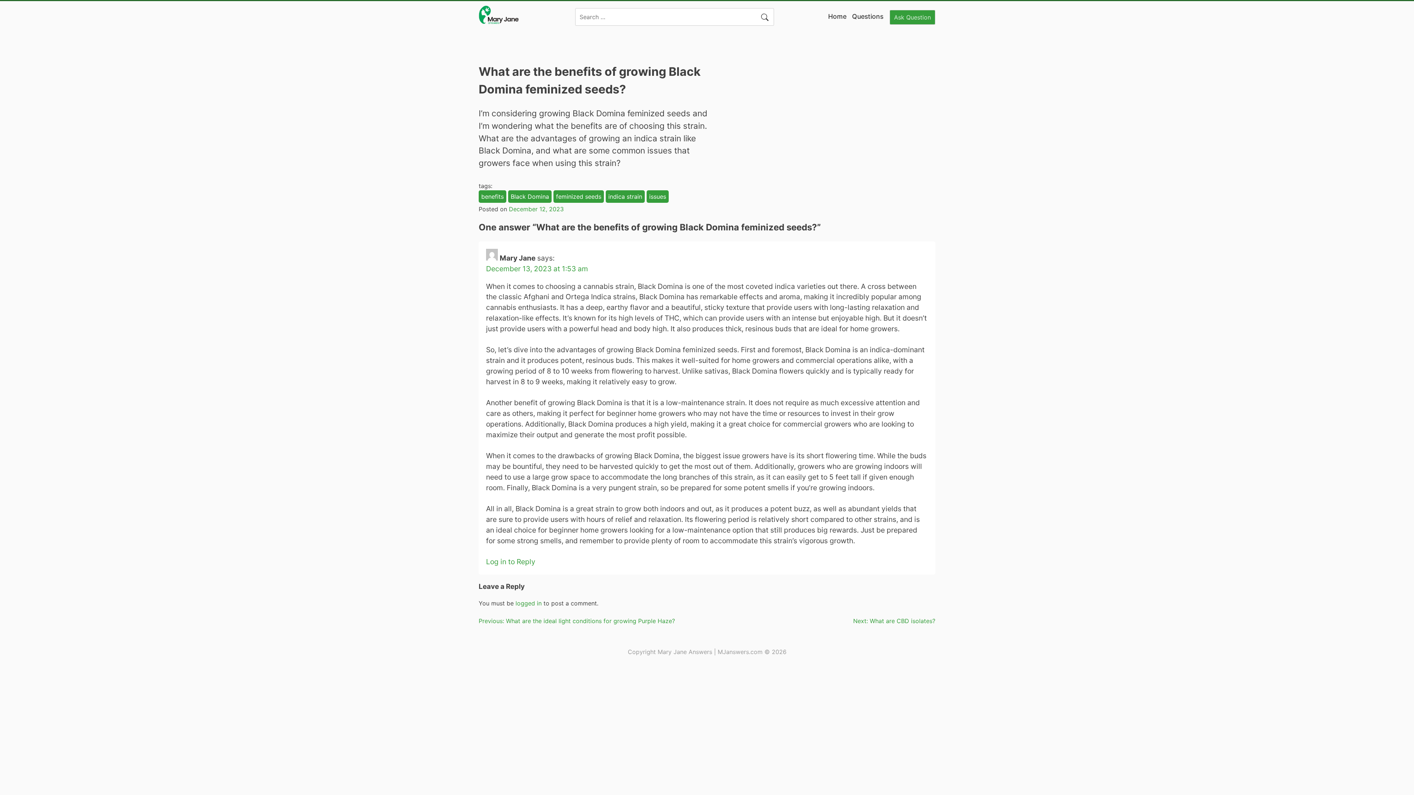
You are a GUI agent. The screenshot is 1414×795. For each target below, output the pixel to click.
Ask (912, 17)
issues (657, 196)
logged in (529, 603)
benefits (492, 196)
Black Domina (530, 196)
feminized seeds (578, 196)
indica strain (625, 196)
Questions (867, 16)
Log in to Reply (510, 561)
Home (837, 16)
